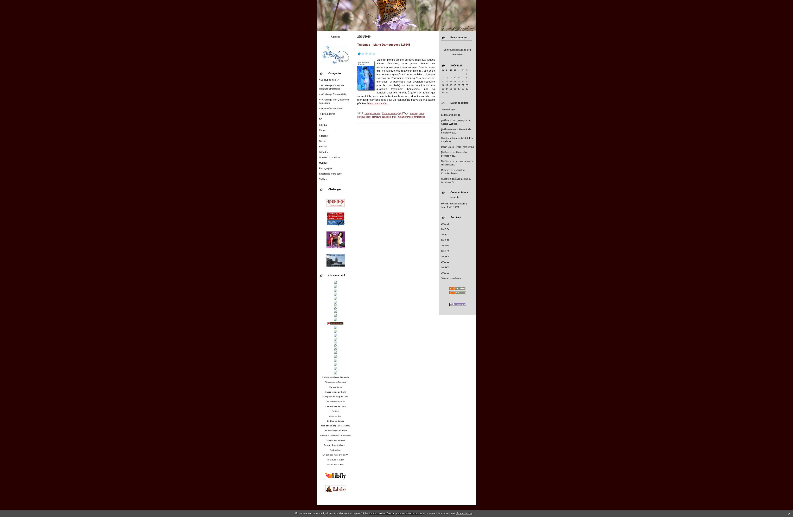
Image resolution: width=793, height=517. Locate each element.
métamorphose (405, 117)
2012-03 (445, 262)
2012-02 (445, 267)
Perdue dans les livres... (335, 445)
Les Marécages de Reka (335, 431)
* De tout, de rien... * (329, 80)
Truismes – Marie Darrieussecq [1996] (383, 44)
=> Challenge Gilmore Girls (332, 94)
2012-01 (445, 272)
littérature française (381, 117)
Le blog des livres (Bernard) (335, 377)
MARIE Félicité (448, 203)
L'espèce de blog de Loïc (335, 396)
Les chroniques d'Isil (335, 401)
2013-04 (445, 229)
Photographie (325, 168)
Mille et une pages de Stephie (335, 426)
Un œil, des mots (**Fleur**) (335, 455)
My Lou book (335, 387)
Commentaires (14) (391, 113)
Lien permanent (372, 113)
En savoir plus (464, 513)
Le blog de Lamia (335, 421)
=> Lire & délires (327, 114)
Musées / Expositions (330, 157)
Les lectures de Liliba (335, 406)
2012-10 (445, 245)
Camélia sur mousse (335, 440)
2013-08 (445, 224)
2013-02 (445, 234)
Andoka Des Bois (335, 464)
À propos (335, 36)
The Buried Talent (335, 460)
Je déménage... (449, 109)
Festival (323, 146)
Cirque (322, 130)
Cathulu (335, 411)
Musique (323, 163)
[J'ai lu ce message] (789, 513)
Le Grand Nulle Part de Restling (335, 435)
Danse (322, 141)
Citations (323, 136)
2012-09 (445, 251)
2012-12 (445, 240)
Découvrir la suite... (377, 103)
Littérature (324, 152)
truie (394, 117)
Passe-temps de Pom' (335, 392)
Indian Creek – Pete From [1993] (457, 147)
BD (320, 119)
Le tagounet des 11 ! (451, 115)
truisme (414, 113)
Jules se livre (335, 416)
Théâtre (323, 179)
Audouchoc (335, 450)
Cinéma (323, 125)
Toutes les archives (451, 278)
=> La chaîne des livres (330, 108)
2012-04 (445, 256)
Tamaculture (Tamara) (335, 382)
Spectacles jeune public (331, 173)
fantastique (419, 117)
